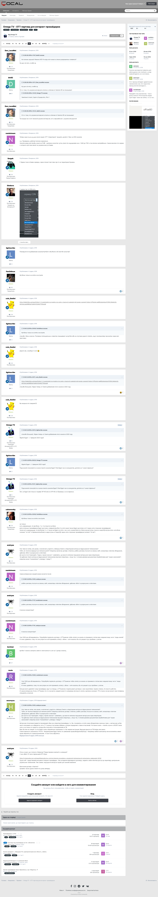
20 (19, 43)
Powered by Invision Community (79, 894)
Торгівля (21, 36)
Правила (21, 15)
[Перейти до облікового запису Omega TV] (5, 36)
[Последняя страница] (49, 43)
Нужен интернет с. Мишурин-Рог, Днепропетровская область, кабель (25, 851)
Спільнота (6, 10)
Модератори (30, 15)
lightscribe (10, 248)
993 (11, 287)
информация (31, 530)
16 (11, 441)
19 (16, 43)
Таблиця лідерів (54, 15)
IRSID (8, 853)
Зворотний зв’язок (92, 890)
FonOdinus (10, 271)
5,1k (11, 66)
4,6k (11, 201)
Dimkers (10, 186)
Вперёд (44, 43)
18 (12, 43)
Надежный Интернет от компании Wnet (15, 860)
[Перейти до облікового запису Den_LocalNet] (11, 57)
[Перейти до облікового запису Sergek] (11, 165)
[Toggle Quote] (22, 55)
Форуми (4, 15)
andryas (10, 545)
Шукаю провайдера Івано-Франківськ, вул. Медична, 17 (20, 869)
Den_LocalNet (10, 50)
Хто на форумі (42, 15)
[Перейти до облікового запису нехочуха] (11, 707)
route (10, 670)
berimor (10, 647)
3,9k (11, 716)
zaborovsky (10, 509)
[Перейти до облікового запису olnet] (103, 853)
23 (29, 43)
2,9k (11, 149)
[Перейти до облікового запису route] (11, 677)
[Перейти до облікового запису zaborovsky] (11, 516)
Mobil (107, 834)
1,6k (11, 174)
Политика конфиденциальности (75, 890)
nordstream (10, 133)
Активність (15, 10)
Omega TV (14, 34)
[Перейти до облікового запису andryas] (11, 551)
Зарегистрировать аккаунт (34, 800)
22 (26, 43)
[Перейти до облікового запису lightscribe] (11, 254)
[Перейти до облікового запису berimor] (11, 653)
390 (11, 686)
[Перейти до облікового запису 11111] (103, 871)
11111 (8, 871)
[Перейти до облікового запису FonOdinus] (11, 278)
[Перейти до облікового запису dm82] (11, 84)
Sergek (10, 158)
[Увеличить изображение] (29, 214)
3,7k (11, 561)
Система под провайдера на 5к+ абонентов (21, 842)
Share (105, 35)
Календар (12, 15)
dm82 (38, 55)
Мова (61, 890)
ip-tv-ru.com (32, 137)
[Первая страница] (3, 43)
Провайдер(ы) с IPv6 (10, 833)
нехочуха (10, 700)
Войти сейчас (92, 800)
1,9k (11, 525)
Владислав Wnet (12, 862)
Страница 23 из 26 (58, 43)
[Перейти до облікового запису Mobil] (103, 835)
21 (22, 43)
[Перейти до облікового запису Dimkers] (11, 192)
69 (11, 93)
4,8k (11, 314)
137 (11, 663)
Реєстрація (151, 3)
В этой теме (147, 10)
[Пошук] (155, 10)
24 (32, 43)
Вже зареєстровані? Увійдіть (135, 3)
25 (36, 43)
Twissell (9, 835)
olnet (107, 852)
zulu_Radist (10, 298)
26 (39, 43)
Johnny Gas (10, 844)
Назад (8, 43)
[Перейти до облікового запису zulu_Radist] (11, 305)
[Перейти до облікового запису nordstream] (11, 140)
